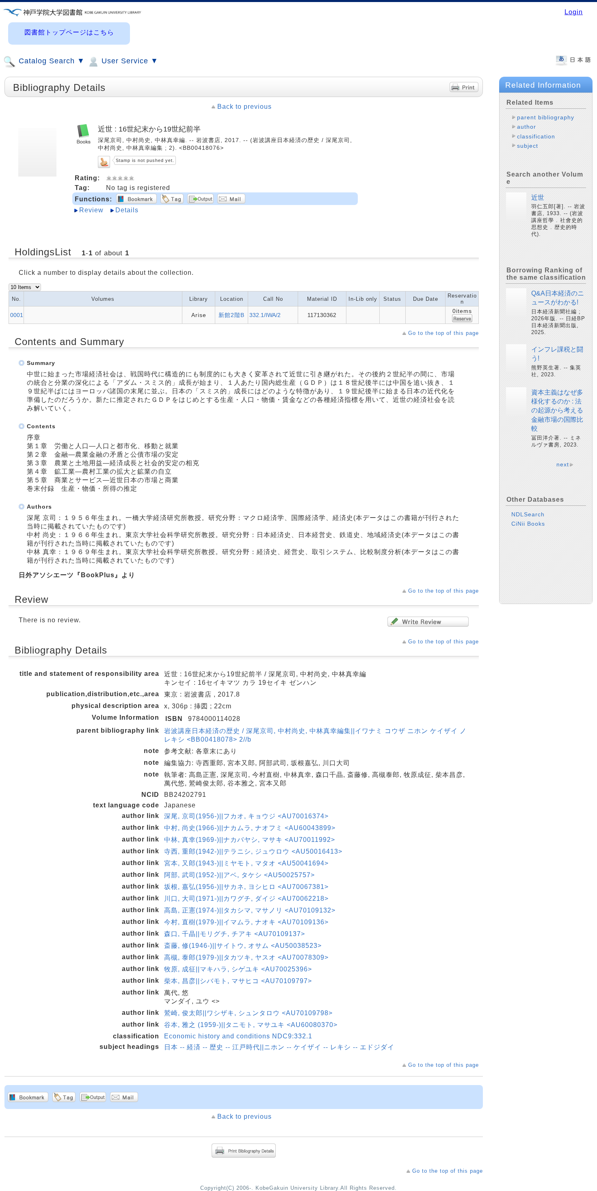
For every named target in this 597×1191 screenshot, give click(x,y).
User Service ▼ (128, 61)
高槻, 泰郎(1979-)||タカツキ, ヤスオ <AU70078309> (246, 957)
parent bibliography (545, 117)
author (526, 126)
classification (536, 136)
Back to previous (244, 106)
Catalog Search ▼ (50, 61)
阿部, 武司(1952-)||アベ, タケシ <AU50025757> (239, 875)
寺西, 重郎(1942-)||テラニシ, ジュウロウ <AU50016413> (253, 851)
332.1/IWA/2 (265, 315)
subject (527, 145)
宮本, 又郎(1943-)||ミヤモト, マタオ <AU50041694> (246, 863)
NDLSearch (528, 514)
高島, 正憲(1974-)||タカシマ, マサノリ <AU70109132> (249, 910)
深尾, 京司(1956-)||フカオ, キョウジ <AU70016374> (246, 816)
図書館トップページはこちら (69, 32)
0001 (16, 315)
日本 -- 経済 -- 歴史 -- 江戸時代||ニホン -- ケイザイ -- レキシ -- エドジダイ (279, 1047)
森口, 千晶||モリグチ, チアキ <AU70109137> (234, 933)
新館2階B (231, 315)
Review (91, 210)
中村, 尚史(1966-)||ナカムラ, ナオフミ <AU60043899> (249, 827)
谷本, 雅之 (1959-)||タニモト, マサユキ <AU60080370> (250, 1024)
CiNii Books (528, 523)
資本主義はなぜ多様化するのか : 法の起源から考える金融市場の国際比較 (557, 410)
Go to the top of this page (443, 333)
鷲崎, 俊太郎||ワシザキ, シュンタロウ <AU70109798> (248, 1013)
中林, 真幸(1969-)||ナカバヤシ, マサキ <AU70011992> (249, 839)
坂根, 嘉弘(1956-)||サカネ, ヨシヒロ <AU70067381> (246, 886)
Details (126, 210)
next (562, 464)
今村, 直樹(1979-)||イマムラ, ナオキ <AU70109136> (246, 922)
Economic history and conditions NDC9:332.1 (238, 1036)
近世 (537, 197)
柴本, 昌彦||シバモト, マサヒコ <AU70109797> (238, 980)
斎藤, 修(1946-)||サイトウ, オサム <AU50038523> (243, 945)
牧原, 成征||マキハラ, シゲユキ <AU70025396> (238, 969)
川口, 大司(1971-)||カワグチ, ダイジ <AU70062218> (246, 898)
